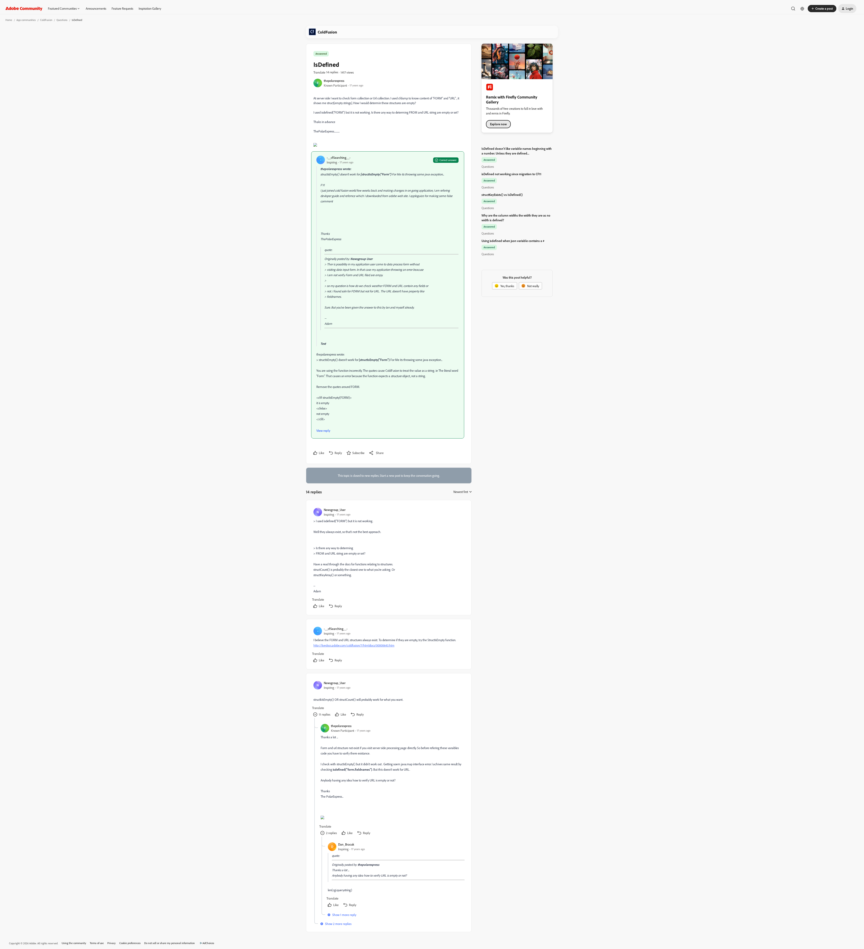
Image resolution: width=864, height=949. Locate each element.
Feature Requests (122, 8)
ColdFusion (46, 20)
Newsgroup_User (335, 510)
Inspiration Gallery (150, 8)
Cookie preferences (130, 943)
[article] (388, 558)
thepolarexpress (334, 81)
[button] (822, 8)
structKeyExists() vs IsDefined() (502, 195)
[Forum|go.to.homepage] (24, 8)
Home (8, 20)
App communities (26, 20)
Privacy (111, 943)
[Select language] (802, 8)
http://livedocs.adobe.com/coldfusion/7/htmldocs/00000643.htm (353, 645)
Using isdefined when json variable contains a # (513, 241)
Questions (62, 20)
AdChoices (208, 943)
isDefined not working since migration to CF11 (511, 174)
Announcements (96, 8)
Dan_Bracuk (346, 844)
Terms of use (97, 943)
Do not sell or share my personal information (169, 943)
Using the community (74, 943)
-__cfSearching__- (338, 157)
